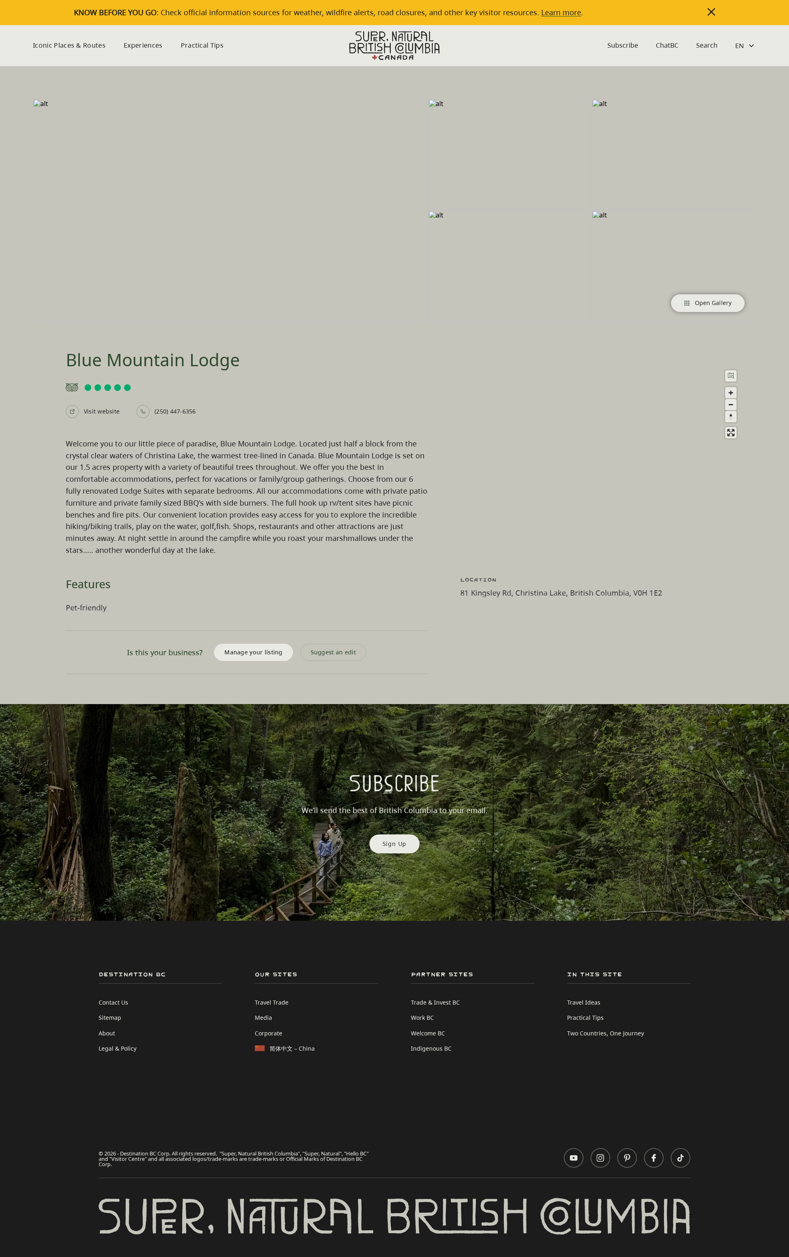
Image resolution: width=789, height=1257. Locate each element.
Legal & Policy (117, 1048)
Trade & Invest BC (435, 1002)
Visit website (102, 411)
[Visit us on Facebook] (654, 1158)
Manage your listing (253, 652)
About (107, 1033)
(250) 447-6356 (175, 411)
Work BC (422, 1017)
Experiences (143, 45)
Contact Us (113, 1002)
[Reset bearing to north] (731, 417)
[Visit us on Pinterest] (627, 1158)
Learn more (561, 12)
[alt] (230, 210)
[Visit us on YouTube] (574, 1158)
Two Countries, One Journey (605, 1033)
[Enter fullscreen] (731, 433)
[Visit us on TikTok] (680, 1158)
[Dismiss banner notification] (711, 12)
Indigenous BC (431, 1048)
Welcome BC (428, 1033)
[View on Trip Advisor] (246, 387)
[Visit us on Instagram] (600, 1158)
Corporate (268, 1033)
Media (263, 1017)
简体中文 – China (292, 1048)
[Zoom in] (731, 393)
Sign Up (395, 844)
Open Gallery (713, 303)
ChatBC (667, 45)
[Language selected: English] (745, 45)
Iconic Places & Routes (69, 45)
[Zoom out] (731, 405)
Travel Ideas (583, 1002)
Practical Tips (202, 45)
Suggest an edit (333, 652)
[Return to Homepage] (394, 45)
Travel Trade (271, 1002)
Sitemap (110, 1017)
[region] (608, 461)
